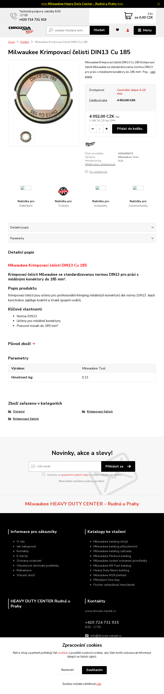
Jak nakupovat (26, 546)
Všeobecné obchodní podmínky (38, 566)
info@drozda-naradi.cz (106, 636)
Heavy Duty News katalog (111, 570)
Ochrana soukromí (29, 561)
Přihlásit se (114, 466)
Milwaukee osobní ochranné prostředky (120, 561)
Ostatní (24, 42)
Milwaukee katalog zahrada (112, 551)
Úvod (11, 42)
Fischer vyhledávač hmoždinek (114, 585)
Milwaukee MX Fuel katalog (112, 566)
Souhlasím (94, 670)
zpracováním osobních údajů (75, 474)
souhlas (63, 653)
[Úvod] (25, 30)
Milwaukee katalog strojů (111, 542)
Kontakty (23, 551)
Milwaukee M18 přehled (110, 575)
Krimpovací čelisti (100, 412)
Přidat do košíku (129, 129)
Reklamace (24, 570)
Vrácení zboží (26, 575)
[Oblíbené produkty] (117, 30)
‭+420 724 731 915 (33, 19)
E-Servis (22, 556)
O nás (21, 542)
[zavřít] (158, 4)
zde (98, 684)
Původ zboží (19, 343)
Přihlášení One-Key (107, 580)
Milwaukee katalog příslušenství (115, 546)
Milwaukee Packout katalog (112, 556)
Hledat (99, 30)
